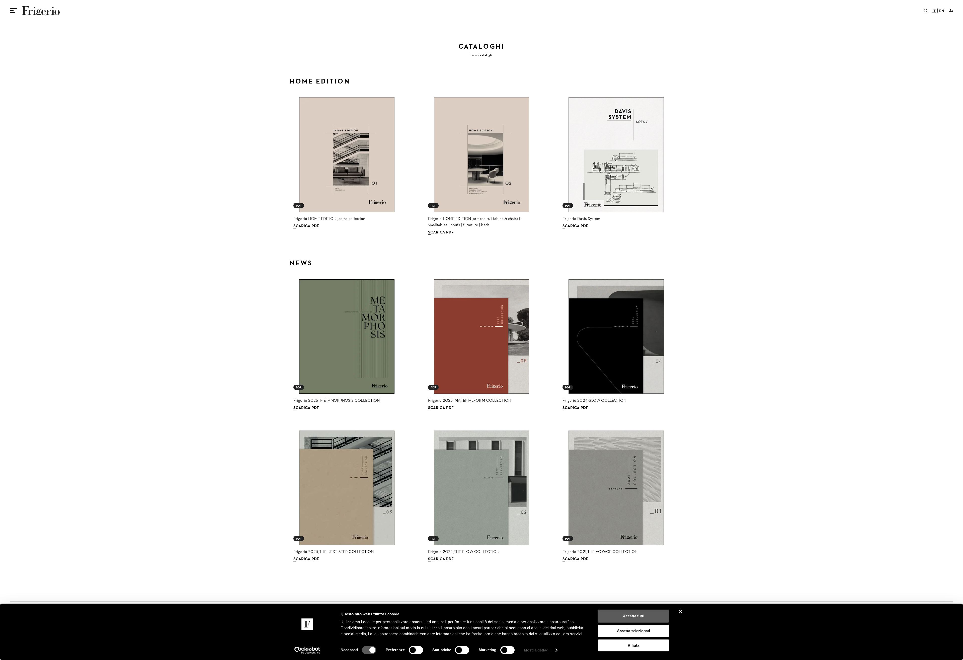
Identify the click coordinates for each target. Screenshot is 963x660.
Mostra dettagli (537, 650)
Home (474, 55)
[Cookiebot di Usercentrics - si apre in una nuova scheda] (307, 650)
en (941, 11)
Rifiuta (633, 645)
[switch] (416, 650)
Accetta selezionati (633, 631)
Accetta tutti (633, 616)
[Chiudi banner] (680, 611)
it (934, 11)
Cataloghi (486, 55)
